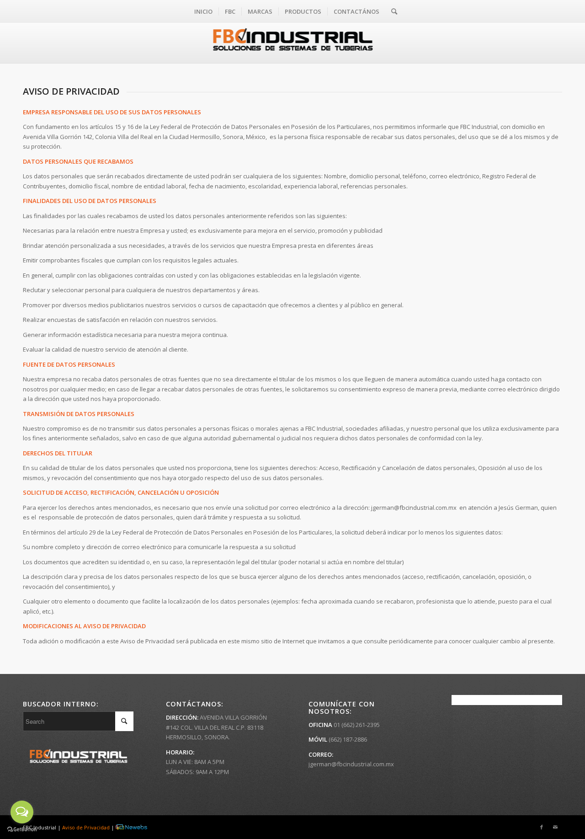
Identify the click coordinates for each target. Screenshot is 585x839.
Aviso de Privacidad (86, 827)
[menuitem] (203, 11)
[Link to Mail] (555, 827)
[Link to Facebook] (541, 827)
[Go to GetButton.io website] (22, 830)
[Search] (391, 11)
